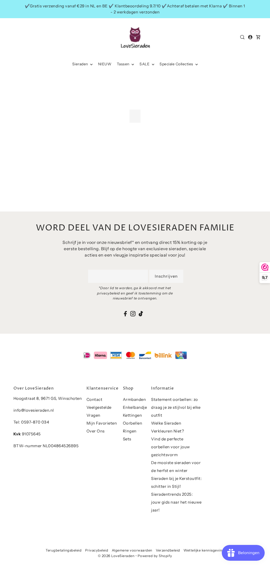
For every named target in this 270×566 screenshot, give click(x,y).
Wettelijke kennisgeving (204, 550)
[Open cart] (258, 37)
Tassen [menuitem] (124, 64)
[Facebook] (125, 314)
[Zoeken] (242, 37)
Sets (127, 438)
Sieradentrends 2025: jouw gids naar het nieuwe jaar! (176, 502)
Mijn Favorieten (101, 423)
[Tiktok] (141, 314)
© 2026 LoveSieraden (116, 556)
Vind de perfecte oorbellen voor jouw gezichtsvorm (170, 446)
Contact (94, 399)
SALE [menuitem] (145, 64)
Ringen (130, 431)
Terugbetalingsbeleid (63, 550)
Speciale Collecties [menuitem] (177, 64)
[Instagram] (133, 314)
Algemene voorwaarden (132, 550)
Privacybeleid (96, 550)
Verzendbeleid (168, 550)
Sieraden (80, 64)
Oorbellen (132, 423)
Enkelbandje (135, 407)
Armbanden (134, 399)
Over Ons (95, 431)
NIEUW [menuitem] (105, 64)
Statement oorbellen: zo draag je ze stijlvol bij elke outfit (176, 407)
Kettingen (132, 415)
